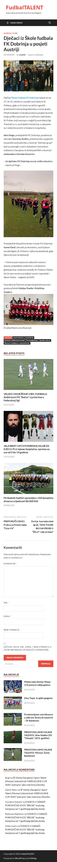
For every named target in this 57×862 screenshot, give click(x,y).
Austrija (29, 337)
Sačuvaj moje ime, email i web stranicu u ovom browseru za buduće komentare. (27, 648)
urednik (22, 55)
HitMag (32, 858)
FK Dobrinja (32, 340)
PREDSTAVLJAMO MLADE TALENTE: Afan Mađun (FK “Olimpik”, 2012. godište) (38, 735)
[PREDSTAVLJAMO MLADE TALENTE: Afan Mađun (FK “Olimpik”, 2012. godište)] (13, 732)
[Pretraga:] (28, 663)
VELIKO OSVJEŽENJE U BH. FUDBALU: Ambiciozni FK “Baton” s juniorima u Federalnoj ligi (25, 397)
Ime (6, 603)
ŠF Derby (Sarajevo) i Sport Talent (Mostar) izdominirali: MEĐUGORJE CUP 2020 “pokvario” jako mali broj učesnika (26, 781)
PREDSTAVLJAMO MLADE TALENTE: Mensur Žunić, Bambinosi (38, 752)
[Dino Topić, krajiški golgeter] (13, 698)
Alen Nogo (18, 337)
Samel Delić (44, 340)
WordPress (20, 858)
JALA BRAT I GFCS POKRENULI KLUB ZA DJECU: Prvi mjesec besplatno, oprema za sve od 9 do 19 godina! (27, 449)
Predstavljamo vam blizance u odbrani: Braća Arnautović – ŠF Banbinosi (38, 717)
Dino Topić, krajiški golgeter (38, 698)
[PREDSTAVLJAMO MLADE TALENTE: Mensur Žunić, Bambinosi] (13, 749)
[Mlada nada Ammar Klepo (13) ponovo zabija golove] (13, 682)
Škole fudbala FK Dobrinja (25, 97)
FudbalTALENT (24, 7)
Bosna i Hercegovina (14, 340)
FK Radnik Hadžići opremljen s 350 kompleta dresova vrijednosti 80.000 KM (28, 499)
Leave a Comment (35, 55)
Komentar (10, 563)
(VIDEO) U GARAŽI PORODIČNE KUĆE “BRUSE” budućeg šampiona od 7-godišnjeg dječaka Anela (25, 805)
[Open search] (50, 22)
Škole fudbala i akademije (17, 343)
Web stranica (11, 630)
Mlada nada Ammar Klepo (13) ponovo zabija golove (37, 683)
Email (8, 616)
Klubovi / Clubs (10, 33)
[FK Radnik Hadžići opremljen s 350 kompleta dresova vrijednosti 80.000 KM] (28, 479)
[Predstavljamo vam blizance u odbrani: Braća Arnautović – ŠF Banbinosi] (13, 714)
